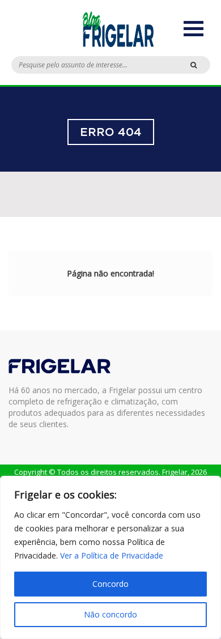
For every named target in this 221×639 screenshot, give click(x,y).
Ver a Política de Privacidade (111, 555)
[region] (110, 557)
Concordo (110, 583)
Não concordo (110, 614)
